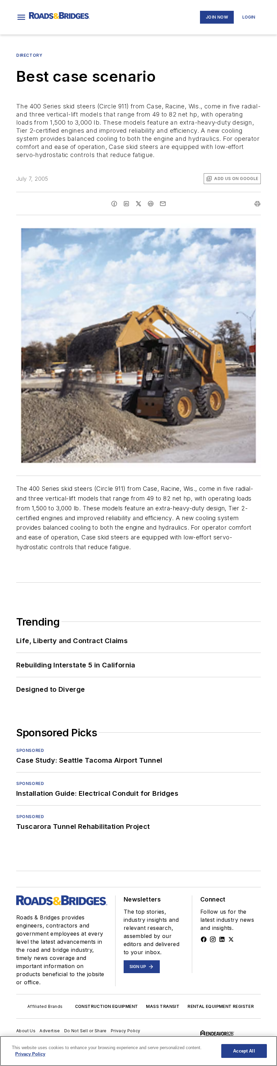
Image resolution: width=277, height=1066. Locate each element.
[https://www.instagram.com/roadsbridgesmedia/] (212, 939)
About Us (25, 1030)
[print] (257, 203)
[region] (138, 1051)
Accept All (244, 1051)
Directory (29, 55)
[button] (21, 17)
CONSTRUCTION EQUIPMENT (106, 1006)
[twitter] (138, 203)
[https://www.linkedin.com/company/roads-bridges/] (222, 939)
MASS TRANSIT (162, 1006)
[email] (162, 203)
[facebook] (114, 203)
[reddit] (150, 203)
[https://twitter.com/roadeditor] (231, 939)
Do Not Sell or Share (85, 1030)
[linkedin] (126, 203)
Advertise (50, 1030)
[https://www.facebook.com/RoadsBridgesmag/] (203, 939)
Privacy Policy (126, 1030)
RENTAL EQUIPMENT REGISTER (220, 1006)
